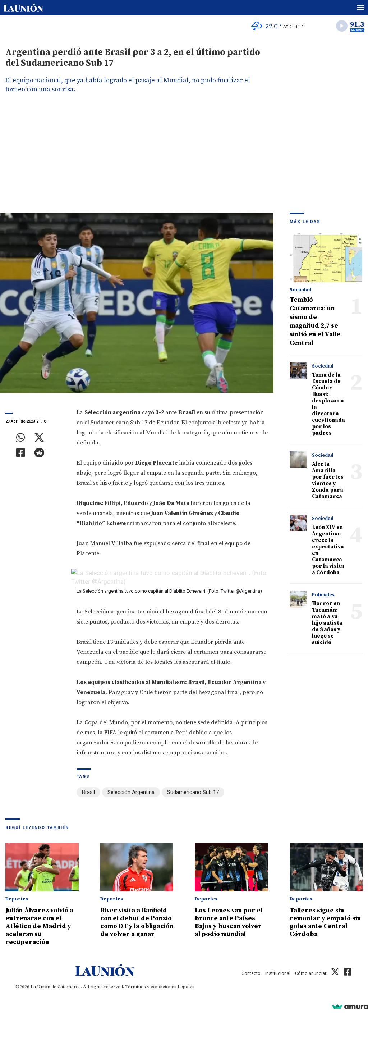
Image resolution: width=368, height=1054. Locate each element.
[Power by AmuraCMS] (350, 1006)
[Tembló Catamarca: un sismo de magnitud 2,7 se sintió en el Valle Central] (326, 257)
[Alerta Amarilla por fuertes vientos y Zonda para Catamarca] (298, 460)
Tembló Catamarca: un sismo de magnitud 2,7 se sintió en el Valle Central (315, 321)
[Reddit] (39, 452)
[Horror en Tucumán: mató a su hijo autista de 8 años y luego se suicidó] (298, 599)
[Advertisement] (184, 158)
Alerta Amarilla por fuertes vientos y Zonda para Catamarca (328, 480)
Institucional (277, 973)
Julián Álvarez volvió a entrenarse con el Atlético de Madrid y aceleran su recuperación (39, 926)
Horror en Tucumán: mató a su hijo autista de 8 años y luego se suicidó (327, 623)
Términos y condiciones (150, 987)
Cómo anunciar (310, 973)
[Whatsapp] (20, 437)
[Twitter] (39, 437)
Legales (186, 987)
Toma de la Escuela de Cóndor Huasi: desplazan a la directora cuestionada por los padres (328, 404)
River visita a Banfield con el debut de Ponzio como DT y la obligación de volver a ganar (136, 922)
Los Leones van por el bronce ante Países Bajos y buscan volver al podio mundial (228, 922)
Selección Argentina (131, 792)
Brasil (88, 792)
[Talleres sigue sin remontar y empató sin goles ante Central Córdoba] (326, 867)
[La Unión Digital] (23, 8)
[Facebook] (20, 452)
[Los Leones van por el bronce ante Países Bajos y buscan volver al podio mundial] (231, 867)
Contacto (251, 973)
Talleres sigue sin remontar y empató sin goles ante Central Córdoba (325, 922)
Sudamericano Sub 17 (193, 792)
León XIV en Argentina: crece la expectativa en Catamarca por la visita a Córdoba (328, 550)
